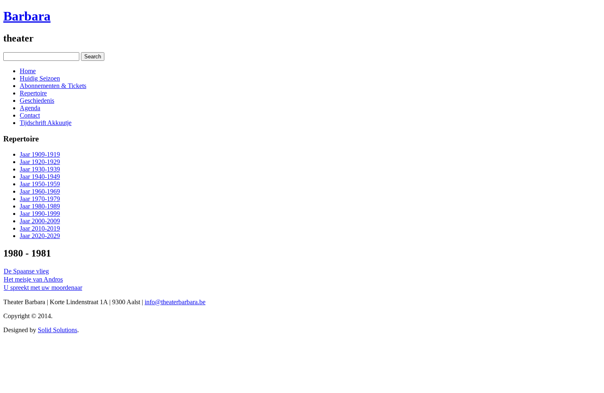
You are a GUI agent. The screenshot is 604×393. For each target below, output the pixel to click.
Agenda (30, 107)
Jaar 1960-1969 (40, 191)
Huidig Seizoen (40, 78)
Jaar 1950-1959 (40, 183)
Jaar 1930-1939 (40, 169)
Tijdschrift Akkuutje (45, 122)
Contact (30, 115)
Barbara (27, 16)
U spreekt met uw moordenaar (43, 287)
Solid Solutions (57, 329)
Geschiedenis (37, 100)
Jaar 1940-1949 (40, 176)
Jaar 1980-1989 (40, 206)
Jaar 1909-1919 (40, 154)
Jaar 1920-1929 (40, 161)
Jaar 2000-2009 (40, 220)
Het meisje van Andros (33, 279)
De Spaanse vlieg (26, 271)
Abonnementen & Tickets (53, 85)
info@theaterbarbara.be (175, 301)
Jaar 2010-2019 (40, 228)
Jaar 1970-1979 (40, 198)
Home (28, 70)
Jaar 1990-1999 (40, 213)
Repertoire (33, 93)
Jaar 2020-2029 (40, 235)
